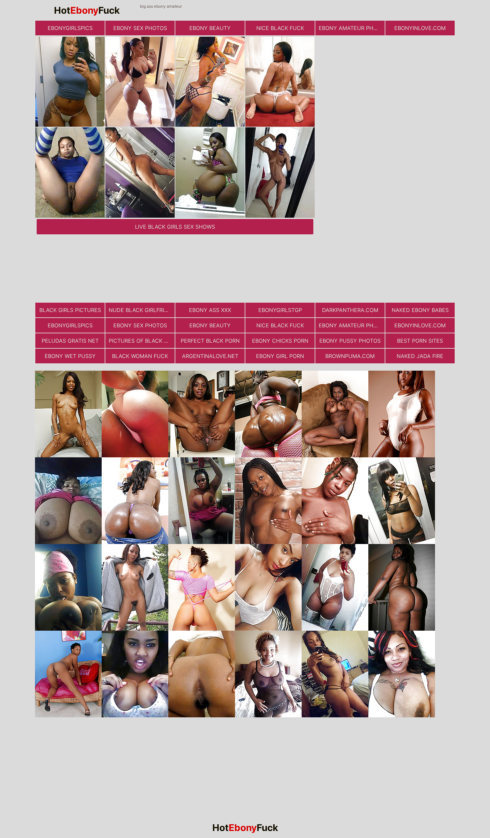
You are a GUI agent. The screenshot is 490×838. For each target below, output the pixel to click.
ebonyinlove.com (420, 28)
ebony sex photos (140, 28)
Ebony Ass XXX (210, 310)
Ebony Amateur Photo (352, 28)
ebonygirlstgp (280, 310)
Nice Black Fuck (280, 28)
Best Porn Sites (420, 340)
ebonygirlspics (70, 28)
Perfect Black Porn (210, 340)
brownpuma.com (350, 356)
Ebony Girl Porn (280, 356)
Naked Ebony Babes (420, 310)
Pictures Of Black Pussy (142, 340)
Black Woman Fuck (140, 356)
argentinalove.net (210, 356)
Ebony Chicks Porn (280, 340)
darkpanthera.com (350, 310)
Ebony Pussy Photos (350, 340)
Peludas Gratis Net (70, 340)
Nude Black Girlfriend (142, 310)
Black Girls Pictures (70, 310)
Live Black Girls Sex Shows (175, 226)
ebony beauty (210, 28)
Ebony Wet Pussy (70, 356)
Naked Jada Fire (420, 356)
